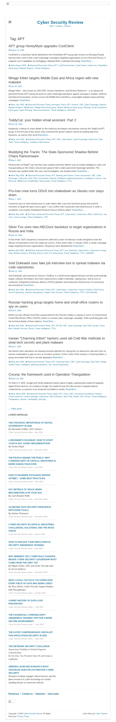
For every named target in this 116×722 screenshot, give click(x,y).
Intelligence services (93, 178)
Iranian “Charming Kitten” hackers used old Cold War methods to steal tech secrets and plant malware (56, 340)
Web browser (44, 142)
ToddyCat (34, 142)
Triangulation (13, 399)
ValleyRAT (90, 253)
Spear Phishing (25, 110)
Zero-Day (42, 399)
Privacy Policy (23, 716)
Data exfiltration (56, 396)
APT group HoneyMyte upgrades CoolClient (41, 46)
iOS (81, 396)
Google (103, 362)
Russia (40, 253)
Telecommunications (41, 110)
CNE (81, 105)
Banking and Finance (64, 175)
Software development (34, 292)
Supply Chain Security (53, 292)
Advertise (40, 693)
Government (43, 178)
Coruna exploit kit (15, 396)
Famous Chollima (85, 290)
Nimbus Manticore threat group (69, 107)
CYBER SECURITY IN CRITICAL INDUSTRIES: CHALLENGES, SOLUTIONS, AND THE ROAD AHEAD (31, 527)
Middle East (29, 107)
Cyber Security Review (60, 22)
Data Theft (33, 178)
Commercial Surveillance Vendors (88, 394)
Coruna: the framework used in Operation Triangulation (49, 374)
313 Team (32, 214)
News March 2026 (18, 394)
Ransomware (44, 181)
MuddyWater (33, 181)
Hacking (53, 178)
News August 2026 (18, 65)
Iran (104, 178)
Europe (103, 250)
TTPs (69, 181)
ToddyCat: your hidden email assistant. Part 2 (42, 120)
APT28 (59, 326)
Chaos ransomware (82, 175)
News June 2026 (17, 139)
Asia (66, 250)
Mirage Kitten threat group (45, 107)
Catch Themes (101, 714)
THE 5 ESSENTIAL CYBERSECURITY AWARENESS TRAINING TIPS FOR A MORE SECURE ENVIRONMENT (30, 618)
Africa (63, 105)
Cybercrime (92, 65)
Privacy (87, 396)
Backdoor (73, 250)
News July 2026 (17, 105)
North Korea (99, 290)
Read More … (87, 61)
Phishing (87, 107)
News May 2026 (17, 175)
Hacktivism (98, 214)
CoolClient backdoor (66, 65)
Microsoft (12, 181)
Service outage (20, 217)
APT (55, 65)
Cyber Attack (81, 65)
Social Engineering (16, 292)
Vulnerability (32, 399)
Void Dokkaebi (91, 292)
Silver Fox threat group (53, 253)
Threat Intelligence (42, 68)
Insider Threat (14, 365)
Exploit (76, 396)
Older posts (15, 408)
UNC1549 (71, 110)
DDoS (89, 214)
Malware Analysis (26, 68)
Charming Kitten (62, 362)
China (65, 394)
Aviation (74, 105)
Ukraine (23, 399)
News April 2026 (17, 250)
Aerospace (55, 105)
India (10, 253)
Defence (102, 105)
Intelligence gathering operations (70, 178)
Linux (10, 217)
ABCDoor (31, 250)
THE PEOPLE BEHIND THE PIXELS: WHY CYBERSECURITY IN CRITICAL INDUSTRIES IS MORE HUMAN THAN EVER (32, 460)
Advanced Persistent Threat (41, 65)
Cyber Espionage (91, 105)
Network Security (20, 328)
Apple (55, 394)
